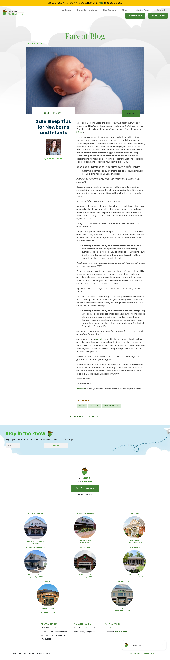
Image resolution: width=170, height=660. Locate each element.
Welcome (67, 10)
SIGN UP (55, 445)
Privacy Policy (152, 653)
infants (79, 132)
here (101, 2)
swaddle (99, 339)
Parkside (80, 388)
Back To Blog (35, 43)
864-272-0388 (121, 631)
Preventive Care (53, 112)
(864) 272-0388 (85, 488)
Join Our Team (141, 10)
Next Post (94, 416)
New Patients (109, 10)
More (124, 10)
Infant (82, 405)
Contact (160, 10)
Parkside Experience (87, 10)
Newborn (94, 405)
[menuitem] (66, 10)
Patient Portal (158, 15)
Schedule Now (135, 15)
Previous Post (77, 416)
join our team (134, 653)
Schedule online (111, 628)
